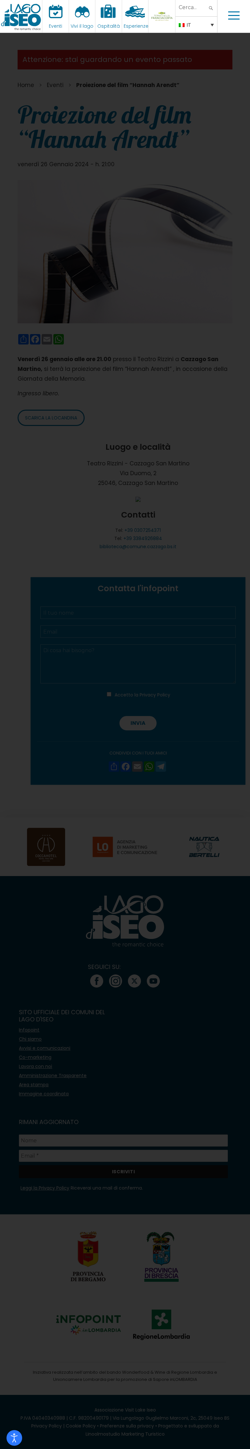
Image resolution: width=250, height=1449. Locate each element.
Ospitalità (108, 26)
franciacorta (162, 26)
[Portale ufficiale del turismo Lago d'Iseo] (21, 16)
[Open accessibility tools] (14, 1438)
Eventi (55, 26)
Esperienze (136, 26)
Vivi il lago (82, 26)
